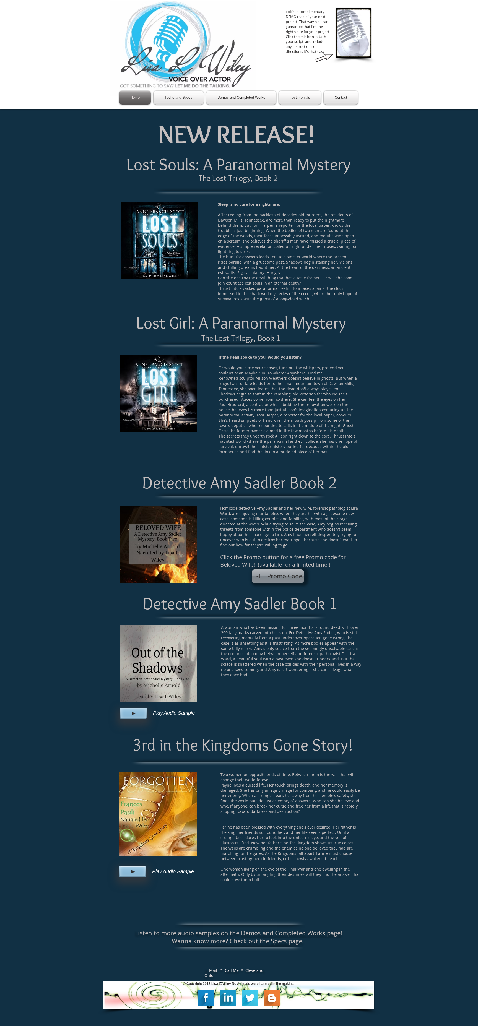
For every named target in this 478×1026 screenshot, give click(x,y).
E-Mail (210, 970)
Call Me (232, 970)
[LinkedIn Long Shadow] (228, 998)
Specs (280, 941)
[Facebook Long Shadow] (206, 998)
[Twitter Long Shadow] (250, 998)
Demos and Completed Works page (291, 933)
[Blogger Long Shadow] (272, 998)
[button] (278, 576)
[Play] (133, 713)
